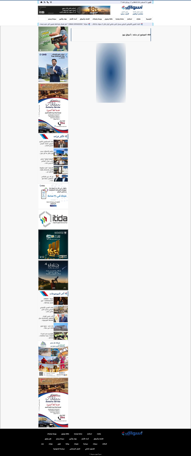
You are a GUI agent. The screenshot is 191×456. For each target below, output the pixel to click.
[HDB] (53, 39)
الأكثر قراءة (59, 136)
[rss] (44, 2)
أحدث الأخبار (73, 19)
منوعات (76, 444)
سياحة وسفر (52, 19)
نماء (42, 444)
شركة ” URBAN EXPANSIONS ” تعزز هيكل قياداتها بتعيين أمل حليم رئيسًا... (63, 24)
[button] (40, 10)
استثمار (129, 19)
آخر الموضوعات (57, 293)
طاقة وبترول (109, 19)
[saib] (53, 275)
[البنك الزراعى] (53, 244)
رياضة (67, 444)
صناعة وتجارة (120, 19)
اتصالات (104, 444)
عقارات (138, 19)
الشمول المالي (90, 449)
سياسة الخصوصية (59, 449)
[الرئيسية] (41, 2)
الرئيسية (148, 19)
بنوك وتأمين (63, 19)
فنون (59, 444)
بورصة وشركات (97, 19)
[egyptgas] (53, 359)
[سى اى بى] (74, 10)
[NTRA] (53, 196)
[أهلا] (53, 108)
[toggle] (42, 18)
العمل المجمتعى (75, 449)
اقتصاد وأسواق (85, 19)
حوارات (51, 444)
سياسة (85, 444)
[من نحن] (47, 2)
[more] (51, 2)
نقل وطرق (48, 439)
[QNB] (53, 67)
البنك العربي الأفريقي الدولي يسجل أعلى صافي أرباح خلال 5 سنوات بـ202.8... (116, 24)
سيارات (95, 444)
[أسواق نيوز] (132, 8)
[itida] (53, 219)
